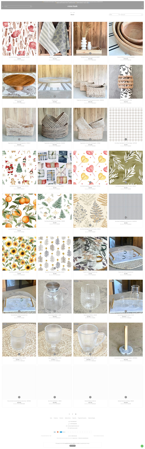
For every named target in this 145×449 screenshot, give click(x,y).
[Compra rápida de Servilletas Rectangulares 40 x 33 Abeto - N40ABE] (55, 217)
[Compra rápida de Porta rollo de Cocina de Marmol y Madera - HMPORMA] (126, 354)
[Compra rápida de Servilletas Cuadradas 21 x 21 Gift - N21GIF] (55, 182)
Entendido (72, 445)
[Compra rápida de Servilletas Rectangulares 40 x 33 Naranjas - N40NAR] (19, 225)
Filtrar (111, 14)
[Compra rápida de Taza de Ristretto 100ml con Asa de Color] (19, 311)
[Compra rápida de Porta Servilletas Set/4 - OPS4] (126, 96)
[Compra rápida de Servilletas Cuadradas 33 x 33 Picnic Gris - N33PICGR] (126, 217)
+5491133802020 (73, 423)
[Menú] (2, 6)
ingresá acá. (75, 438)
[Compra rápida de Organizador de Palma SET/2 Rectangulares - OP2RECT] (19, 139)
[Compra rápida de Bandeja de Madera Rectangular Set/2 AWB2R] (90, 53)
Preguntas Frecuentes (82, 418)
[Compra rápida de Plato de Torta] (55, 96)
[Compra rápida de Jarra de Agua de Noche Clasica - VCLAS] (126, 311)
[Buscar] (31, 6)
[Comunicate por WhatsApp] (142, 446)
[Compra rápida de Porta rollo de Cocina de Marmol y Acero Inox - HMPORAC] (19, 397)
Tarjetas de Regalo (91, 418)
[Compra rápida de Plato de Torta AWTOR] (19, 96)
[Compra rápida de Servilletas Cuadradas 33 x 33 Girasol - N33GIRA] (19, 268)
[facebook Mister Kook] (72, 414)
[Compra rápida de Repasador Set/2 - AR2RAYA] (55, 53)
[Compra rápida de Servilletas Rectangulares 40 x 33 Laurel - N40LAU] (126, 182)
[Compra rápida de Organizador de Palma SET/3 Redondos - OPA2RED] (55, 139)
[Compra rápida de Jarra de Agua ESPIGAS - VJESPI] (55, 311)
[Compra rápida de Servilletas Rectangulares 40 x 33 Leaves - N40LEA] (90, 225)
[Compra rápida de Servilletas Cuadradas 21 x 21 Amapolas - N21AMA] (19, 53)
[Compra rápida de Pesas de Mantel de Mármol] (90, 397)
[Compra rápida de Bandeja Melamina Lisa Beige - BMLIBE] (126, 397)
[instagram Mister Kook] (69, 414)
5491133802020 (73, 421)
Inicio (71, 12)
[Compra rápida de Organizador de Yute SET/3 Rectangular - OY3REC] (90, 139)
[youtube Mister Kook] (75, 414)
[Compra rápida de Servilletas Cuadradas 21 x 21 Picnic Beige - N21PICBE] (126, 139)
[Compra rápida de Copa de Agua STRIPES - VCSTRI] (55, 354)
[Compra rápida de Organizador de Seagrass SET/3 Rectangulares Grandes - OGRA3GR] (90, 96)
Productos (56, 418)
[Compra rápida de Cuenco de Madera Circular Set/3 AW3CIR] (126, 53)
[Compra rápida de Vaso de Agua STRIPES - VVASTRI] (19, 354)
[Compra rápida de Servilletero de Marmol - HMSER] (55, 397)
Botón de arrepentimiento (83, 438)
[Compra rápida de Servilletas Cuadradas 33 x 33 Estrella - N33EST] (55, 268)
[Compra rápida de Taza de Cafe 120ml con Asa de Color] (126, 268)
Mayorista (74, 418)
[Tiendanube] (72, 436)
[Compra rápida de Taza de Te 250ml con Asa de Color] (90, 268)
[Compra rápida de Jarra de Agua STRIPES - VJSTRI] (90, 354)
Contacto (61, 418)
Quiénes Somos (68, 418)
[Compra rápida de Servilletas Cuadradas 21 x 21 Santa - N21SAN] (19, 182)
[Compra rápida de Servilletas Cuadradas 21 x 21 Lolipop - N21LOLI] (90, 182)
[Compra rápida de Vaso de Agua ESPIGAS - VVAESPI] (90, 311)
